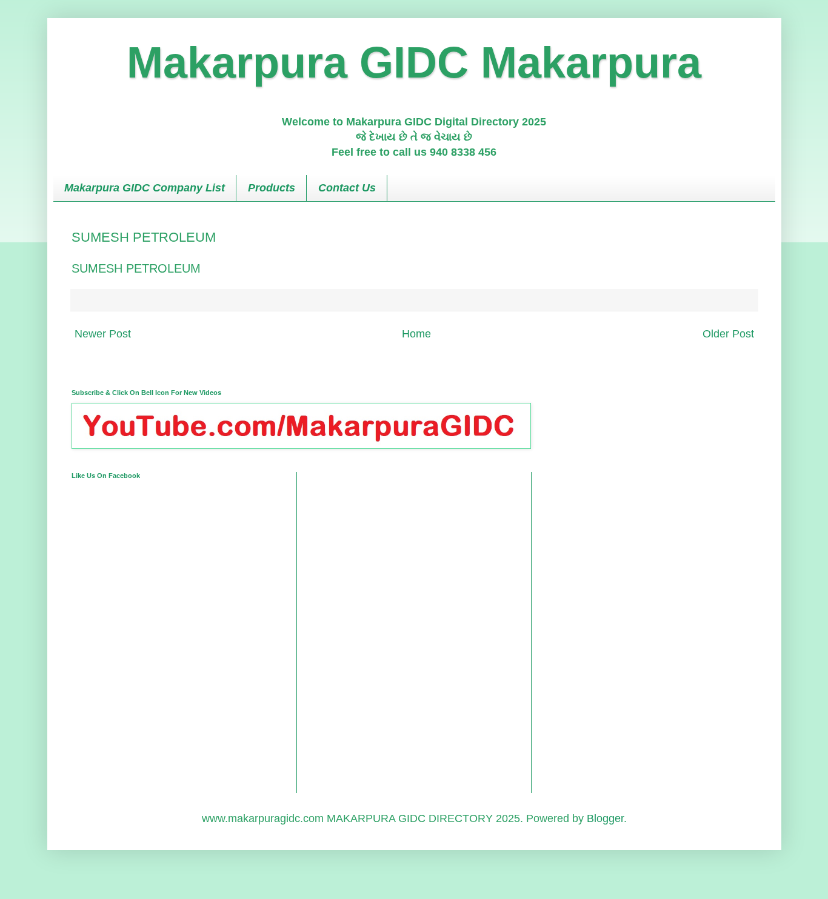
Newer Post (103, 334)
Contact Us (347, 188)
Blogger (605, 818)
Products (271, 188)
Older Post (728, 334)
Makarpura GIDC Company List (144, 188)
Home (416, 334)
